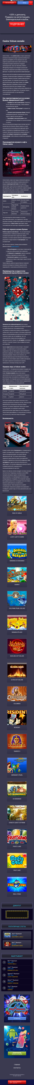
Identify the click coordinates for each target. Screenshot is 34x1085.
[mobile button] (31, 3)
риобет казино (15, 246)
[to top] (30, 1081)
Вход (24, 2)
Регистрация (10, 2)
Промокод (17, 1018)
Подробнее (17, 24)
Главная (17, 1064)
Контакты (17, 1068)
